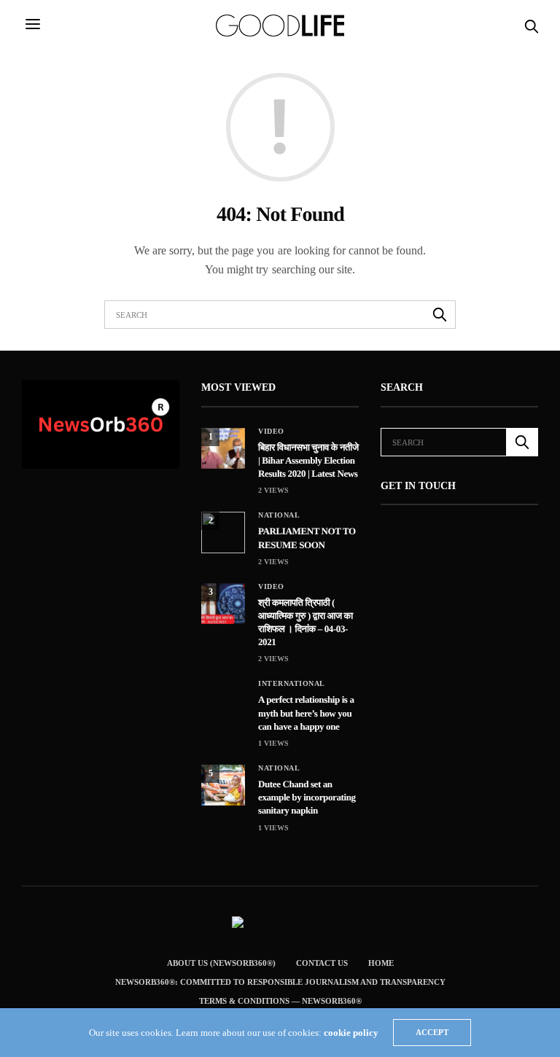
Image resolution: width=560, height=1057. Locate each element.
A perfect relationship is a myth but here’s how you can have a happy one (306, 712)
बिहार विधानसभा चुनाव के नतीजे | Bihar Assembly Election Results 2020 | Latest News (308, 460)
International (291, 683)
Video (271, 431)
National (279, 515)
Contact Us (322, 963)
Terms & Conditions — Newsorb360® (280, 1000)
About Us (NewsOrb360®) (221, 963)
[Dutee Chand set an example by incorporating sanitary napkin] (223, 785)
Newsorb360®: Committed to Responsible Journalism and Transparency (280, 982)
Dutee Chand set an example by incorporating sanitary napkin (307, 797)
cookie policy (351, 1032)
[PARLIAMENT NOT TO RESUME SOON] (223, 532)
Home (381, 963)
